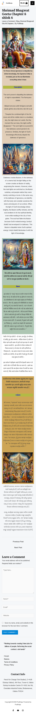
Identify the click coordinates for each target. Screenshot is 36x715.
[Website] (18, 616)
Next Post (18, 547)
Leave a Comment (8, 21)
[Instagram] (23, 710)
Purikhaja (9, 3)
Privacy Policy (9, 665)
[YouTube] (18, 710)
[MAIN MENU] (32, 3)
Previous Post (18, 542)
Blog (17, 21)
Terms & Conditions (11, 662)
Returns (6, 659)
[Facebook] (13, 710)
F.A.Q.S (6, 656)
